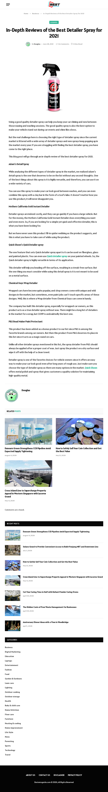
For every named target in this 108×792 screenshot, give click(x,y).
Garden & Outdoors (13, 678)
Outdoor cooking (12, 692)
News (7, 737)
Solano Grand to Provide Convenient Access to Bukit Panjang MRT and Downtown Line (60, 546)
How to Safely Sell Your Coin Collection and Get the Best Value (79, 450)
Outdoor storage (12, 696)
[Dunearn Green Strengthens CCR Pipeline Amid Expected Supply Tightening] (28, 431)
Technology (10, 750)
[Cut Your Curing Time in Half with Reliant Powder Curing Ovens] (12, 595)
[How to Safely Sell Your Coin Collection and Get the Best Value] (79, 431)
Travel (7, 754)
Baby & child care (12, 705)
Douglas (37, 44)
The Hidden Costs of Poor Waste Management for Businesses (49, 607)
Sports (8, 745)
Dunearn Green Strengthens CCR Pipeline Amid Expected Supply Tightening (28, 450)
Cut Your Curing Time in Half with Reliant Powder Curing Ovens (50, 592)
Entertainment (11, 665)
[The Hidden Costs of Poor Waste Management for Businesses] (12, 610)
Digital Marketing (12, 652)
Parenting (9, 741)
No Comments (63, 44)
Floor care (9, 714)
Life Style (9, 732)
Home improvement (14, 728)
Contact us (44, 775)
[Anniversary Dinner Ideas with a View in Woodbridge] (12, 625)
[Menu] (8, 4)
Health (8, 701)
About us (30, 775)
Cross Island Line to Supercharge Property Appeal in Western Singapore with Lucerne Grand (25, 493)
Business (54, 22)
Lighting (8, 687)
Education (9, 656)
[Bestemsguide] (54, 4)
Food (7, 674)
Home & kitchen (12, 710)
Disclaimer (59, 775)
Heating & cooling (13, 723)
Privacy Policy (75, 775)
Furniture (9, 719)
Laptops (8, 660)
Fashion (8, 669)
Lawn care (9, 683)
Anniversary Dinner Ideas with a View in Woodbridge (45, 622)
